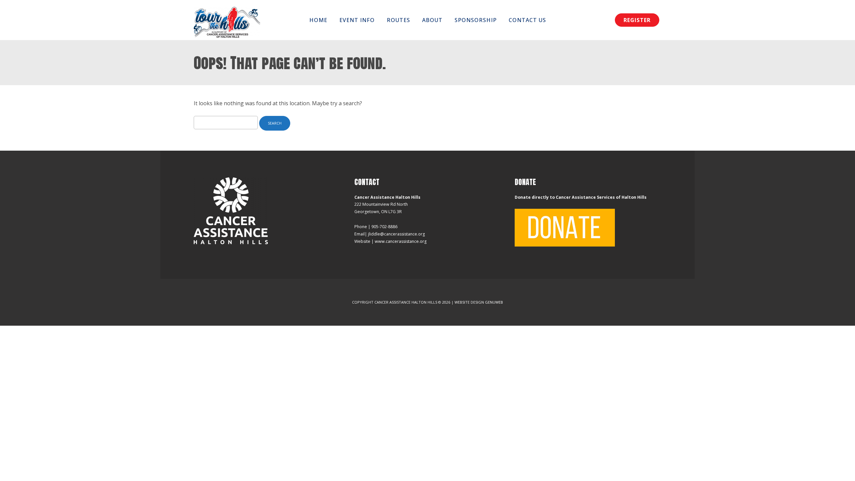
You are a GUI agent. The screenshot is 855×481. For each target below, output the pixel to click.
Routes (398, 20)
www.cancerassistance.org (400, 241)
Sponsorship (476, 20)
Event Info (357, 20)
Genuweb (494, 302)
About (432, 20)
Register (637, 20)
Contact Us (527, 20)
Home (318, 20)
